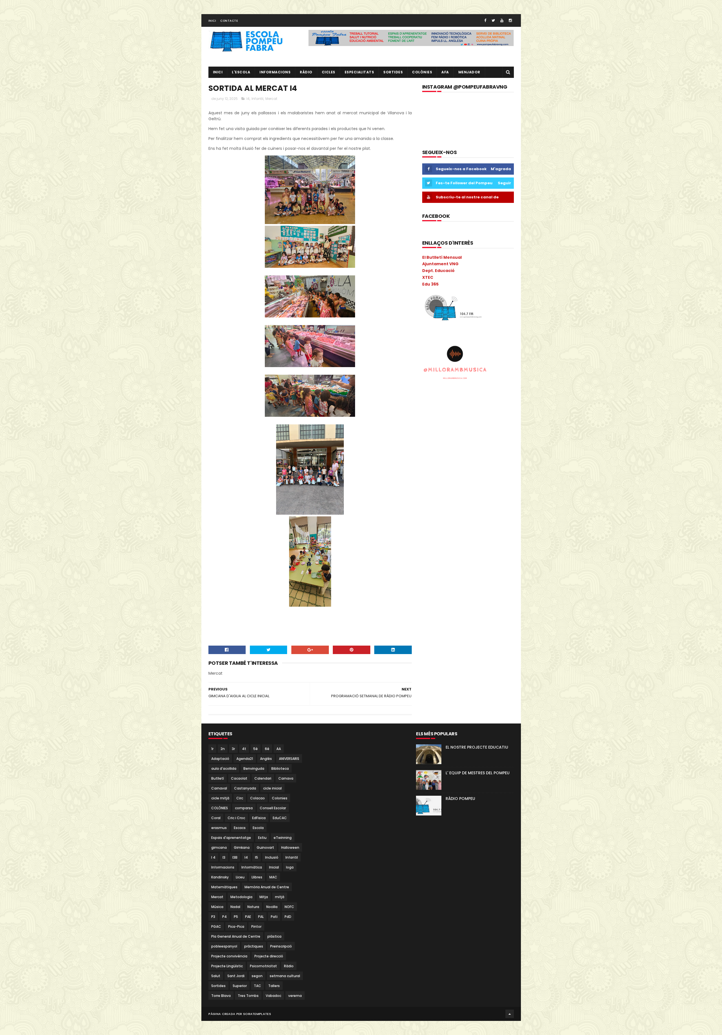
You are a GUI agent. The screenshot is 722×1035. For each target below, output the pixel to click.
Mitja (263, 896)
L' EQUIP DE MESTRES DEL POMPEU (478, 773)
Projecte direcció (268, 956)
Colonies (279, 798)
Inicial (274, 867)
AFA (445, 72)
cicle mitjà (220, 798)
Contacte (229, 21)
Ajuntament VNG (440, 264)
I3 (224, 857)
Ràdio (289, 966)
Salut (215, 975)
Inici (212, 21)
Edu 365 (430, 284)
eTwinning (283, 837)
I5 (256, 857)
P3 (213, 916)
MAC (273, 877)
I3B (234, 857)
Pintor (256, 926)
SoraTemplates (257, 1014)
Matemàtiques (224, 887)
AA (278, 748)
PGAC (216, 926)
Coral (216, 817)
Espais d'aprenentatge (231, 837)
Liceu (240, 877)
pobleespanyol (224, 946)
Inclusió (271, 857)
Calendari (262, 778)
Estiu (262, 837)
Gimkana (242, 847)
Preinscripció (281, 946)
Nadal (235, 906)
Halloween (290, 847)
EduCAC (280, 817)
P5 (236, 916)
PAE (248, 916)
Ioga (290, 867)
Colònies (422, 72)
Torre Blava (221, 995)
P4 (224, 916)
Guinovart (265, 847)
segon (257, 975)
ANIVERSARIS (289, 758)
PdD (288, 916)
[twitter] (493, 20)
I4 (248, 98)
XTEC (427, 277)
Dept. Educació (438, 270)
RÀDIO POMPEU (460, 798)
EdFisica (259, 817)
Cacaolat (239, 778)
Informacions (274, 72)
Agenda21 (244, 758)
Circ (239, 798)
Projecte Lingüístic (227, 966)
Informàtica (251, 867)
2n (223, 748)
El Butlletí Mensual (442, 257)
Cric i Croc (236, 817)
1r (212, 748)
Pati (274, 916)
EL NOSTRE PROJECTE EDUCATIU (477, 747)
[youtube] (501, 20)
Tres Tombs (248, 995)
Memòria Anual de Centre (267, 887)
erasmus (219, 827)
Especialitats (359, 72)
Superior (240, 985)
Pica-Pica (236, 926)
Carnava (285, 778)
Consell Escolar (273, 808)
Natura (253, 906)
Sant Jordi (236, 975)
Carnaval (219, 788)
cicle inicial (272, 788)
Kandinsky (220, 877)
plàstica (274, 936)
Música (217, 906)
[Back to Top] (509, 1014)
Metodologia (241, 896)
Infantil (257, 98)
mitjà (279, 896)
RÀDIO (306, 72)
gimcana (219, 847)
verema (295, 995)
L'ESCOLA (241, 72)
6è (267, 748)
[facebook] (485, 20)
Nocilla (272, 906)
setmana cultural (285, 975)
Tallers (274, 985)
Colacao (257, 798)
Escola (258, 827)
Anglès (266, 758)
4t (244, 748)
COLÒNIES (219, 808)
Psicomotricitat (263, 966)
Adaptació (220, 758)
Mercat (271, 98)
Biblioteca (280, 768)
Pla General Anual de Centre (235, 936)
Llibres (257, 877)
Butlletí (217, 778)
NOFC (289, 906)
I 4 (213, 857)
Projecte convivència (229, 956)
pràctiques (253, 946)
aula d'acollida (223, 768)
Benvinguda (253, 768)
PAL (261, 916)
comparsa (244, 808)
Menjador (469, 72)
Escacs (240, 827)
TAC (257, 985)
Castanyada (245, 788)
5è (255, 748)
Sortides (393, 72)
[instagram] (510, 20)
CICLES (328, 72)
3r (233, 748)
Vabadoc (273, 995)
